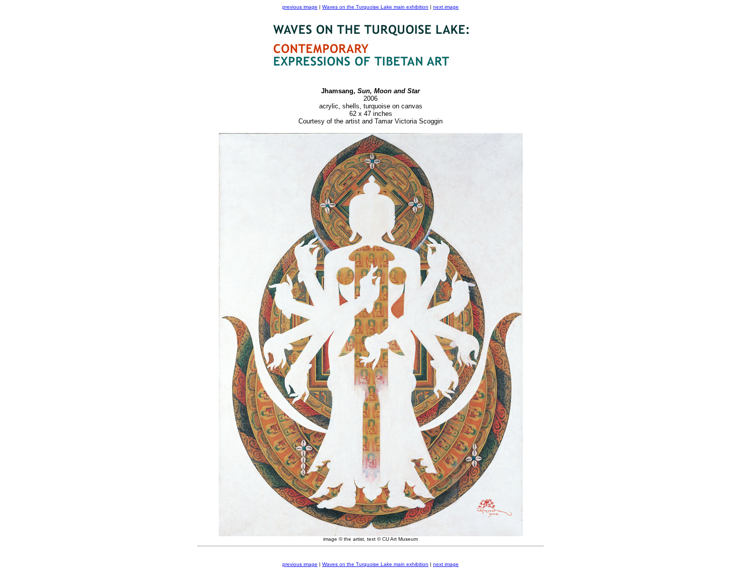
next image (446, 7)
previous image (300, 7)
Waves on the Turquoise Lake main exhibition (375, 7)
